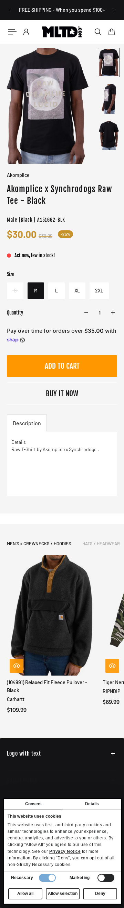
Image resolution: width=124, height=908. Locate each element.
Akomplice (18, 175)
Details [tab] (92, 803)
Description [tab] (27, 423)
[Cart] (111, 31)
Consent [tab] (33, 803)
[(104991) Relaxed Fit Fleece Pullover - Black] (52, 615)
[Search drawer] (98, 31)
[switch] (105, 878)
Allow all (25, 893)
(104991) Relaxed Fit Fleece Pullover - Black (47, 686)
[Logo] (62, 31)
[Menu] (12, 32)
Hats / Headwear (101, 543)
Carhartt (15, 699)
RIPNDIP (111, 691)
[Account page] (26, 31)
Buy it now (62, 393)
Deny (100, 893)
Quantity (15, 313)
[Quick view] (16, 666)
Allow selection (63, 893)
